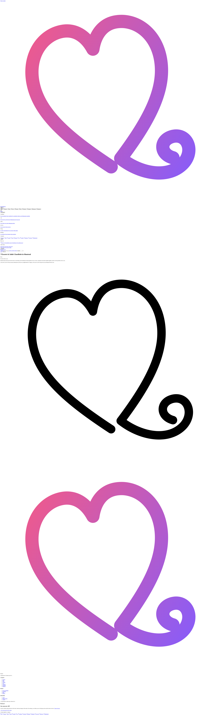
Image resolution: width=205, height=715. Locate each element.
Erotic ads (8, 219)
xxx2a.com (6, 246)
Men (3, 680)
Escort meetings (7, 234)
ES (16, 250)
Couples (4, 682)
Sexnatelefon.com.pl (8, 242)
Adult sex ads (19, 216)
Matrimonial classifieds (26, 216)
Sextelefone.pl (14, 242)
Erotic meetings (13, 234)
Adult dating (6, 230)
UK (12, 250)
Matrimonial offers (12, 223)
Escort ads (2, 219)
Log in (4, 249)
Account (2, 248)
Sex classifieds (14, 216)
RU (13, 250)
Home (1, 211)
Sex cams (2, 247)
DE (15, 250)
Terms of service (57, 708)
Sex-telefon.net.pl (20, 242)
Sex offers (6, 223)
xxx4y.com (2, 246)
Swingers (4, 685)
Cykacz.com (10, 246)
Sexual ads (18, 219)
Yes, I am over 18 (3, 710)
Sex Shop (9, 247)
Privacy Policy (5, 698)
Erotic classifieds (9, 216)
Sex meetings (2, 234)
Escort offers (2, 223)
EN (9, 250)
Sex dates (2, 230)
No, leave (9, 710)
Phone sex (3, 242)
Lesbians (4, 684)
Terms (4, 697)
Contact (4, 699)
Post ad (4, 693)
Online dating (15, 230)
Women (4, 679)
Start (1, 251)
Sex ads (5, 219)
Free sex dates (10, 230)
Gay (3, 683)
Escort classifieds (3, 216)
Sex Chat (6, 247)
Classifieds (3, 212)
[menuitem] (1, 209)
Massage (4, 686)
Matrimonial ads (13, 219)
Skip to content (2, 0)
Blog (3, 692)
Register (1, 249)
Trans (3, 681)
